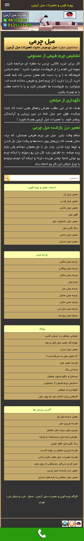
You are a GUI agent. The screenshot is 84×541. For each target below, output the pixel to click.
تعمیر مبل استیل (68, 241)
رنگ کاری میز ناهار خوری (64, 443)
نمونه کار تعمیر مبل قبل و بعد (61, 342)
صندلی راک (71, 369)
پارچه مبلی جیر (70, 288)
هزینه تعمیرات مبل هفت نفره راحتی (58, 457)
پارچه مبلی (42, 254)
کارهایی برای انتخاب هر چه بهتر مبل (58, 396)
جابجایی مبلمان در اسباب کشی (61, 336)
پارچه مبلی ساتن (69, 302)
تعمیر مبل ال (70, 194)
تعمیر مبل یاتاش (69, 207)
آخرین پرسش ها (42, 409)
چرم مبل (73, 281)
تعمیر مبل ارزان (69, 349)
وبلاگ (42, 329)
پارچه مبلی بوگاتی (68, 268)
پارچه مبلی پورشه (68, 315)
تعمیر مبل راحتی (69, 234)
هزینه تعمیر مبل (69, 362)
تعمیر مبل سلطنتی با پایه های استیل (58, 477)
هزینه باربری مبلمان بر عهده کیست (59, 450)
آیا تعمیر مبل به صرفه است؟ (62, 356)
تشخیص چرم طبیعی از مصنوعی (54, 56)
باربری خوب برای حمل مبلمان (62, 430)
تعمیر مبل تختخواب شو (65, 221)
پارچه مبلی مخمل (69, 295)
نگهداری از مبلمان (65, 100)
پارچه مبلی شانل (69, 275)
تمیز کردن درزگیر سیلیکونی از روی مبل (56, 463)
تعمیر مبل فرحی (69, 201)
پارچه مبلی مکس (69, 261)
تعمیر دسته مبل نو (67, 416)
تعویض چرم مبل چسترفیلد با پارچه (59, 436)
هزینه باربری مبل (68, 423)
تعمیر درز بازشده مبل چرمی (56, 127)
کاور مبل (73, 214)
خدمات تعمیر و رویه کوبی (42, 187)
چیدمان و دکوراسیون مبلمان (63, 376)
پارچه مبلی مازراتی (67, 308)
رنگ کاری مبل (70, 228)
